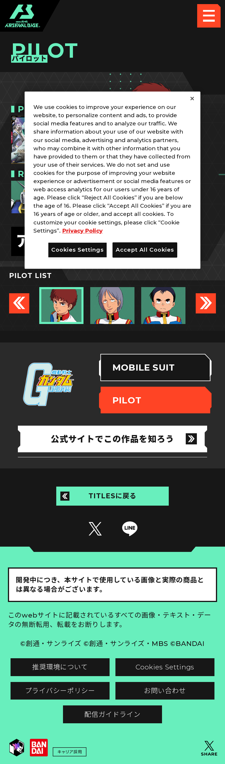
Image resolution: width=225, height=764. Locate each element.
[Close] (192, 98)
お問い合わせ (165, 691)
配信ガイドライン (112, 714)
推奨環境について (60, 667)
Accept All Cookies (145, 249)
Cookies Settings (165, 667)
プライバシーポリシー (60, 691)
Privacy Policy (82, 230)
